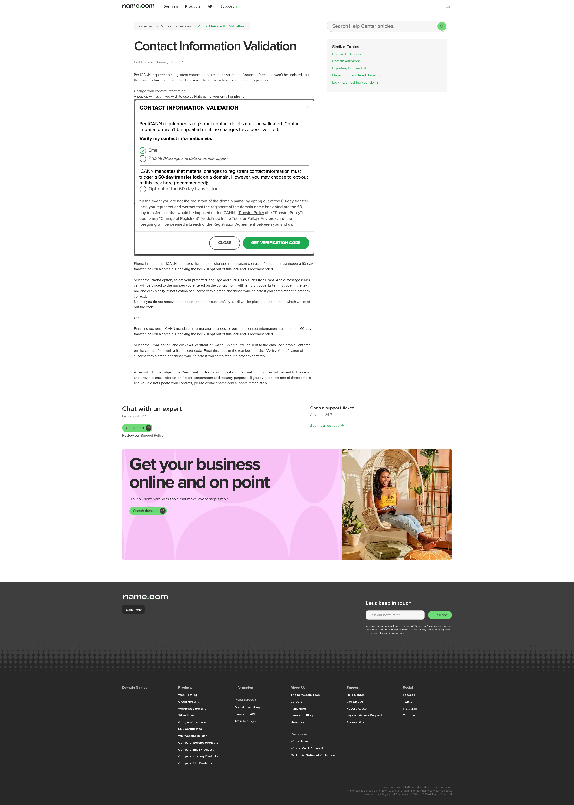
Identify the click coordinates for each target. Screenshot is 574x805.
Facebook (410, 695)
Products (192, 6)
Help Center (355, 695)
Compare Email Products (196, 749)
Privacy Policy (426, 629)
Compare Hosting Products (198, 756)
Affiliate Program (247, 721)
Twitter (408, 701)
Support (228, 6)
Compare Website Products (198, 742)
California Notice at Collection (313, 755)
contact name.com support (226, 383)
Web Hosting (187, 695)
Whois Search (301, 741)
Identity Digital (391, 790)
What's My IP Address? (307, 748)
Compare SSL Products (195, 763)
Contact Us (355, 701)
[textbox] (395, 615)
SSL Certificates (190, 729)
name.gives (299, 708)
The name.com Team (305, 695)
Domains (170, 6)
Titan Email (186, 715)
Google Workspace (192, 722)
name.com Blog (302, 715)
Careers (296, 701)
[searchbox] (382, 26)
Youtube (409, 715)
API (210, 6)
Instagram (410, 708)
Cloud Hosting (188, 701)
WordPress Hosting (192, 708)
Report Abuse (357, 708)
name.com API (245, 714)
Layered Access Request (364, 715)
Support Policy (152, 435)
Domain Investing (247, 707)
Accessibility (355, 722)
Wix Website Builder (192, 736)
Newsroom (298, 722)
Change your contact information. (160, 91)
